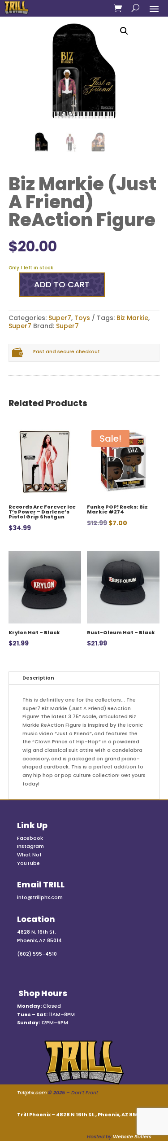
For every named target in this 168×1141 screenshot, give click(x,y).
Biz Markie (132, 317)
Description (38, 677)
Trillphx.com (32, 1092)
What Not (29, 854)
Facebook (30, 838)
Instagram (30, 846)
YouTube (28, 863)
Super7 (59, 317)
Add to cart (62, 284)
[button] (124, 31)
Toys (82, 317)
